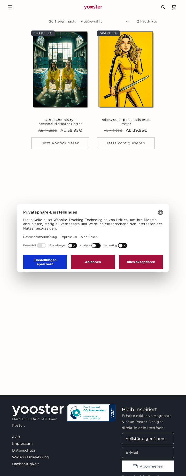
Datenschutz (23, 450)
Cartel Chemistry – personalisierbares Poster (60, 122)
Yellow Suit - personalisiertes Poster (125, 122)
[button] (10, 7)
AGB (16, 437)
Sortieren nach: (62, 21)
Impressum (22, 443)
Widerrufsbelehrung (30, 457)
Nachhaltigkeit (25, 464)
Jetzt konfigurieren (60, 143)
